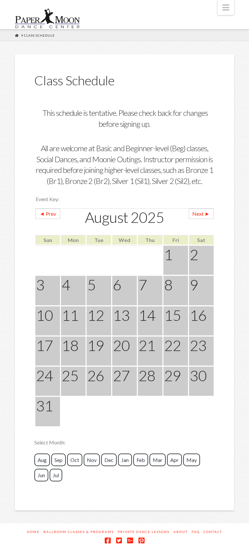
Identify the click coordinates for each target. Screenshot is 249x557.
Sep (58, 460)
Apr (174, 460)
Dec (108, 460)
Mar (157, 460)
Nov (92, 460)
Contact (213, 532)
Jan (125, 460)
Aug (42, 460)
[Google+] (130, 540)
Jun (41, 475)
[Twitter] (119, 540)
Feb (140, 460)
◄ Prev (48, 214)
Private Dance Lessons (144, 532)
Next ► (201, 214)
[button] (226, 7)
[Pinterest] (141, 540)
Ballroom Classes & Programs (78, 532)
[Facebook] (108, 540)
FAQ (196, 532)
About (180, 532)
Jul (56, 475)
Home (33, 532)
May (191, 460)
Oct (74, 460)
